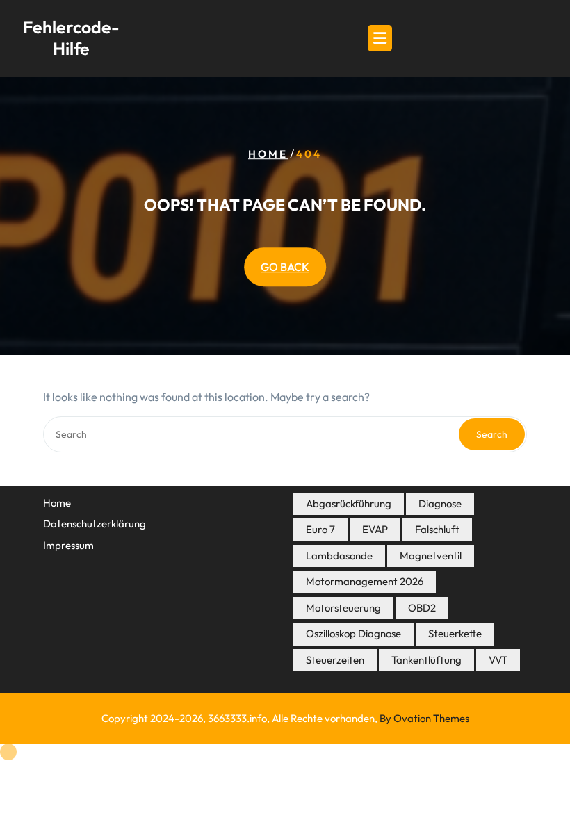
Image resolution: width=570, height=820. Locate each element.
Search (491, 434)
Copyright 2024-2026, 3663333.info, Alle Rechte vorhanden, (285, 718)
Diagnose (440, 503)
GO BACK (285, 267)
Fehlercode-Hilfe (71, 38)
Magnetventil (431, 555)
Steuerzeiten (335, 659)
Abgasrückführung (348, 503)
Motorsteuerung (343, 607)
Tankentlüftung (426, 659)
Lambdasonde (339, 555)
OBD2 (422, 607)
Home (268, 154)
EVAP (375, 529)
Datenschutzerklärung (94, 523)
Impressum (68, 545)
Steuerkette (455, 633)
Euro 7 (320, 529)
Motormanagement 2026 (364, 581)
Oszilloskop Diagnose (353, 633)
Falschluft (437, 529)
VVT (498, 659)
